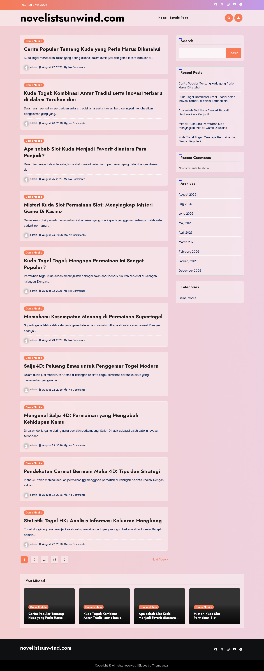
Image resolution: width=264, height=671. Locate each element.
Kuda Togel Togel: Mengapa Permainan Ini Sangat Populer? (84, 264)
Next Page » (160, 559)
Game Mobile (34, 41)
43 (54, 560)
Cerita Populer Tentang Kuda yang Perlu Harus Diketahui (92, 49)
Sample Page (179, 18)
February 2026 (189, 252)
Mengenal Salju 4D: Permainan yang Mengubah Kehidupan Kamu (81, 418)
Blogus (142, 665)
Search (187, 41)
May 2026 (186, 223)
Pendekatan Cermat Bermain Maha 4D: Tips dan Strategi (92, 471)
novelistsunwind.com (72, 18)
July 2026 (185, 204)
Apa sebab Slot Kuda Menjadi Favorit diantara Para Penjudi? (85, 152)
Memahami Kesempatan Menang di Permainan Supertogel (93, 316)
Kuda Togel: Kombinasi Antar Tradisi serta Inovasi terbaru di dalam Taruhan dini (93, 96)
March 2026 (187, 242)
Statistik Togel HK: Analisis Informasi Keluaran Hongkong (93, 520)
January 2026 (188, 261)
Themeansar (160, 665)
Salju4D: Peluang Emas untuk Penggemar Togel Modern (91, 366)
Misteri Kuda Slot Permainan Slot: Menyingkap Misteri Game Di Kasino (88, 208)
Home (162, 18)
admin (33, 67)
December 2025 (190, 271)
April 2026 (186, 232)
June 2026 (186, 213)
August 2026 (187, 194)
